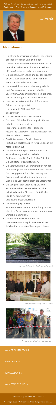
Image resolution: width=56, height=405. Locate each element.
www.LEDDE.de (12, 361)
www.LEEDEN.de (13, 372)
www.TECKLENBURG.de (16, 384)
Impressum (30, 396)
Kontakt (41, 396)
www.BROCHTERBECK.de (17, 350)
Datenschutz (17, 396)
